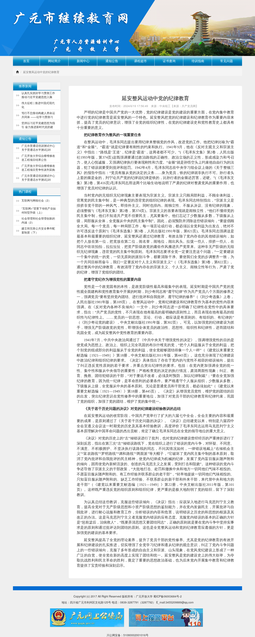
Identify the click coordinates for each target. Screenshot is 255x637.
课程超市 (140, 61)
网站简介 (54, 61)
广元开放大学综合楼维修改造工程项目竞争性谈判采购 (38, 157)
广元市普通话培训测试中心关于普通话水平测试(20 (38, 167)
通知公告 (111, 61)
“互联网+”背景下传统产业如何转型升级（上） (39, 200)
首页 (26, 61)
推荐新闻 (25, 86)
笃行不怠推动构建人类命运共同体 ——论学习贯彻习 (38, 105)
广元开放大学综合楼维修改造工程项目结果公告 (38, 147)
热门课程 (25, 191)
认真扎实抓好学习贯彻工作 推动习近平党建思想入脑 (38, 125)
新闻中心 (83, 61)
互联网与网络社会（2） (36, 230)
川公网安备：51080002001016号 (127, 635)
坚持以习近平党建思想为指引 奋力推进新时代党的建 (38, 115)
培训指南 (197, 61)
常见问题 (226, 61)
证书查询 (169, 61)
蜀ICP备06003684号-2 (167, 596)
